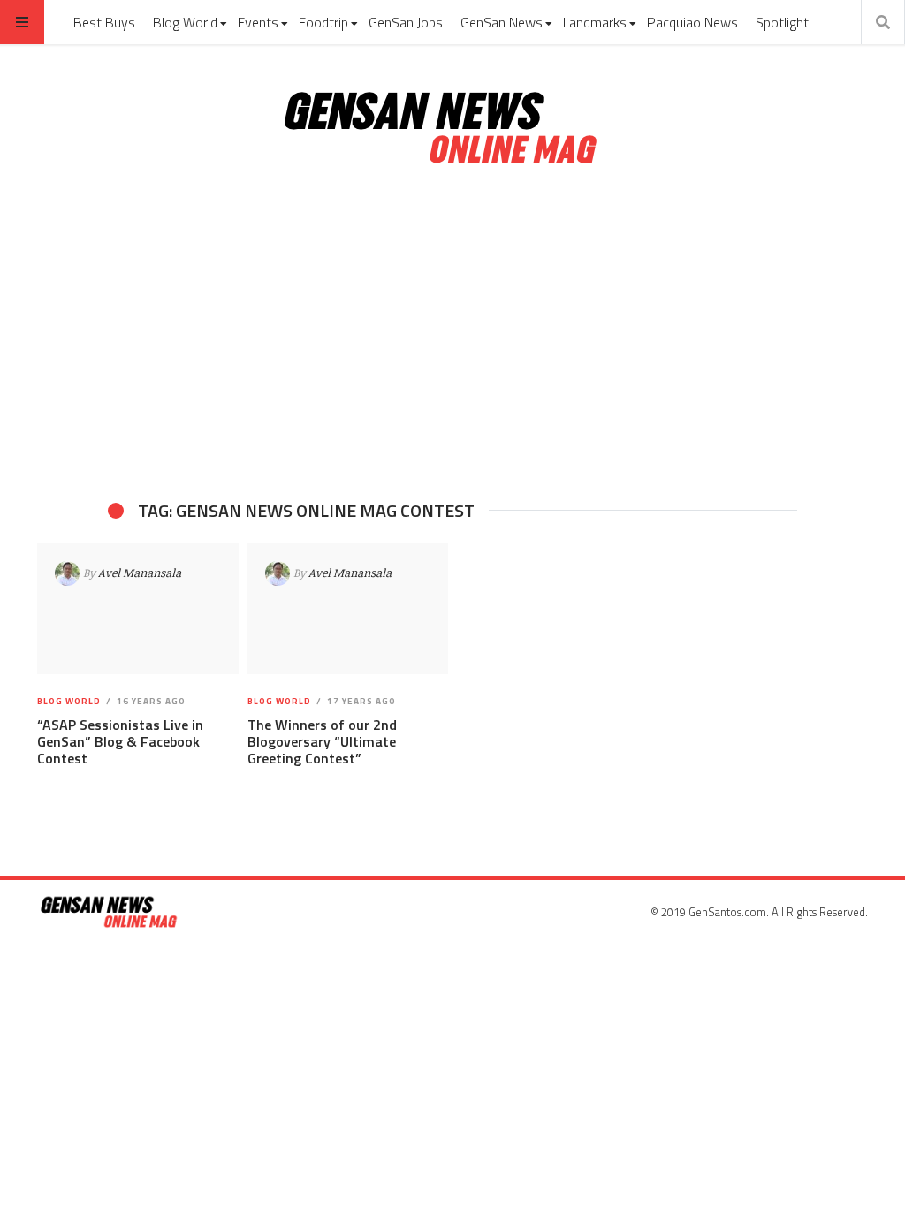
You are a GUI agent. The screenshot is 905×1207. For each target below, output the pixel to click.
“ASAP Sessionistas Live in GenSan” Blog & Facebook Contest (120, 741)
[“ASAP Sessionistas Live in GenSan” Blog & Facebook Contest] (137, 609)
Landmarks (595, 22)
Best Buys (104, 22)
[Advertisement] (452, 334)
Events (258, 22)
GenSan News (501, 22)
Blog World (185, 22)
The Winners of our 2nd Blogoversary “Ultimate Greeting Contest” (322, 741)
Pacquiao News (692, 22)
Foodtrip (323, 22)
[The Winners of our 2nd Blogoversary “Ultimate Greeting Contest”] (348, 609)
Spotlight (782, 22)
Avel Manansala (139, 573)
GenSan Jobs (406, 22)
